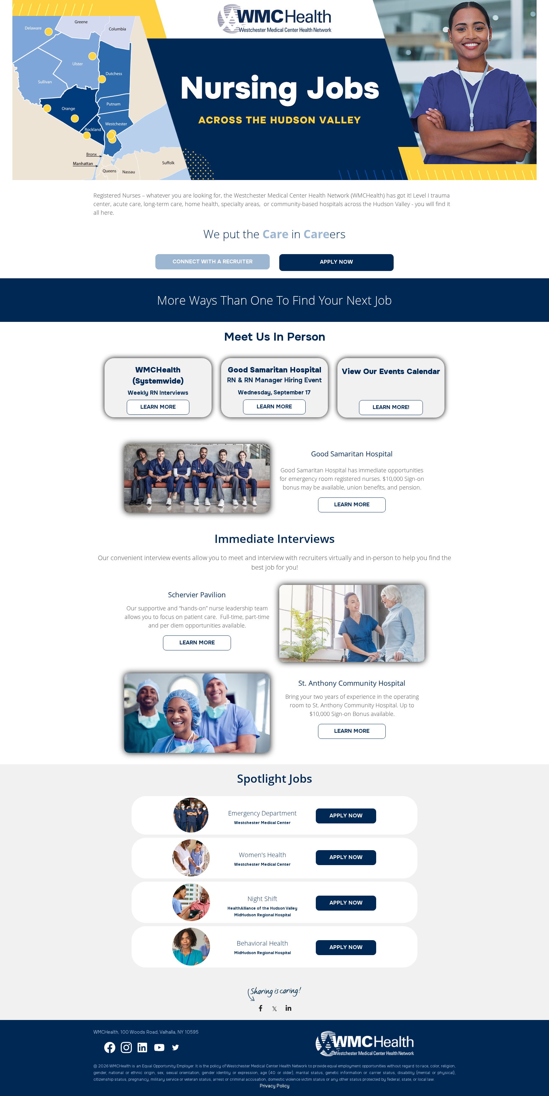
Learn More (151, 409)
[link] (260, 1008)
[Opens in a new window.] (190, 831)
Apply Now (339, 817)
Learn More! (384, 409)
